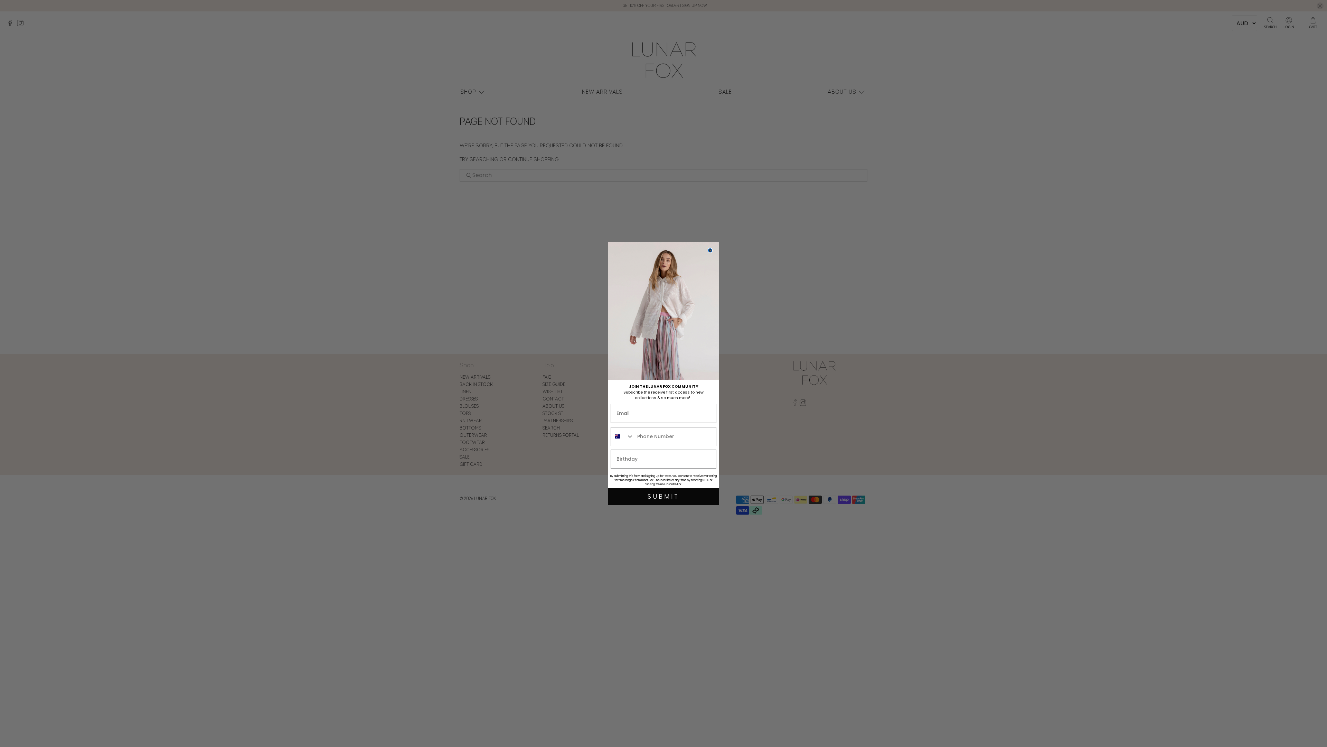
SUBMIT (663, 496)
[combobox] (622, 436)
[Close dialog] (710, 250)
